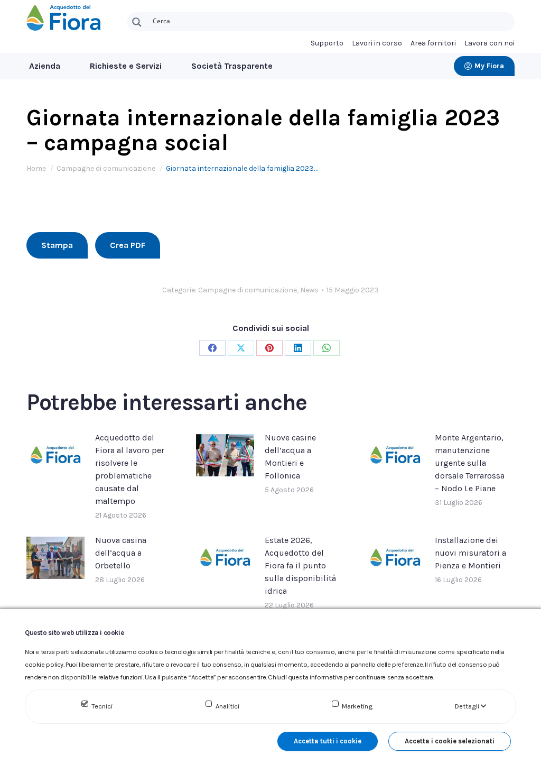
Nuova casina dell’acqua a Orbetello (120, 552)
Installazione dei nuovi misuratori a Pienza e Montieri (470, 552)
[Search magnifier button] (136, 22)
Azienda (44, 66)
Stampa (57, 245)
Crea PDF (127, 245)
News (309, 290)
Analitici (227, 706)
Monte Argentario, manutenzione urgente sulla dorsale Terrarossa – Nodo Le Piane (470, 462)
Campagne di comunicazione (247, 290)
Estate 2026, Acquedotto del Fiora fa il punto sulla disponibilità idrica (300, 565)
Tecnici (102, 706)
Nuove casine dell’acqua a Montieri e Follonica (290, 456)
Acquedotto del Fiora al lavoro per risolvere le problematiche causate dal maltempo (129, 469)
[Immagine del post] (55, 455)
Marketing (357, 706)
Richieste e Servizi (126, 66)
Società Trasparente (232, 66)
